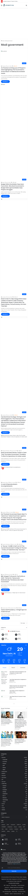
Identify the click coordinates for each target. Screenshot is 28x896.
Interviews (4, 777)
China (8, 824)
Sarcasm (3, 781)
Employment (4, 771)
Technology (5, 799)
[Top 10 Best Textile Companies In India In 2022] (5, 692)
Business (3, 757)
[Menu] (1, 5)
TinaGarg (3, 66)
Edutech (4, 785)
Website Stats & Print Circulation (16, 887)
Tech (3, 805)
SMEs (4, 769)
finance (15, 826)
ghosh (3, 574)
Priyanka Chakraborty (6, 544)
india (2, 829)
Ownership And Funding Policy (17, 889)
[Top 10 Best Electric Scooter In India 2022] (5, 698)
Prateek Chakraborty (6, 450)
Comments (22, 667)
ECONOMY (4, 826)
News (25, 829)
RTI (2, 779)
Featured (3, 775)
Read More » (5, 81)
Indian (6, 829)
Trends (3, 807)
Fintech (4, 787)
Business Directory (17, 893)
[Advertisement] (14, 24)
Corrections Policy (21, 891)
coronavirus (13, 824)
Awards (11, 893)
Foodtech (5, 789)
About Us (8, 885)
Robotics (5, 797)
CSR (4, 885)
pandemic (3, 831)
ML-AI (4, 795)
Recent (13, 667)
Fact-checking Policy (7, 891)
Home (3, 40)
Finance (4, 763)
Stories (3, 803)
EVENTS (3, 773)
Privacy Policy (14, 885)
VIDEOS (3, 809)
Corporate (5, 759)
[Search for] (26, 5)
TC (16, 831)
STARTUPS (4, 783)
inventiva (11, 829)
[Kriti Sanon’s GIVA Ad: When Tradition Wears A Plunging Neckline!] (21, 734)
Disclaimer (7, 893)
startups (12, 831)
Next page (23, 623)
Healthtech (5, 793)
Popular (4, 667)
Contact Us (7, 887)
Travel (4, 801)
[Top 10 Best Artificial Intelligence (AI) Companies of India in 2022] (5, 674)
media (21, 829)
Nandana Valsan (5, 482)
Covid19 (23, 824)
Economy (5, 761)
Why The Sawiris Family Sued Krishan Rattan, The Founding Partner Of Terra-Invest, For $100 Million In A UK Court (6, 742)
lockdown (16, 829)
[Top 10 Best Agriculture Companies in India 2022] (5, 681)
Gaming (4, 791)
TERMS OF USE (7, 889)
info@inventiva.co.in (16, 863)
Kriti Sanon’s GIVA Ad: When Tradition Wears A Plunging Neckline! (20, 741)
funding (20, 826)
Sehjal (3, 182)
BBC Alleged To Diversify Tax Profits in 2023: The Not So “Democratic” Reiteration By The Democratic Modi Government (13, 579)
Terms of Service (20, 885)
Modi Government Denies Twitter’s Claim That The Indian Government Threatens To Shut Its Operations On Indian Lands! (14, 454)
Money (4, 767)
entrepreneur (10, 826)
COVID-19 (19, 824)
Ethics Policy (14, 891)
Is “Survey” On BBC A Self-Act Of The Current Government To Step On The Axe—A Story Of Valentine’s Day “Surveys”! (14, 548)
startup (8, 831)
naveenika (4, 297)
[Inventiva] (8, 5)
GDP (4, 765)
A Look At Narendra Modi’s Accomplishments (9, 485)
